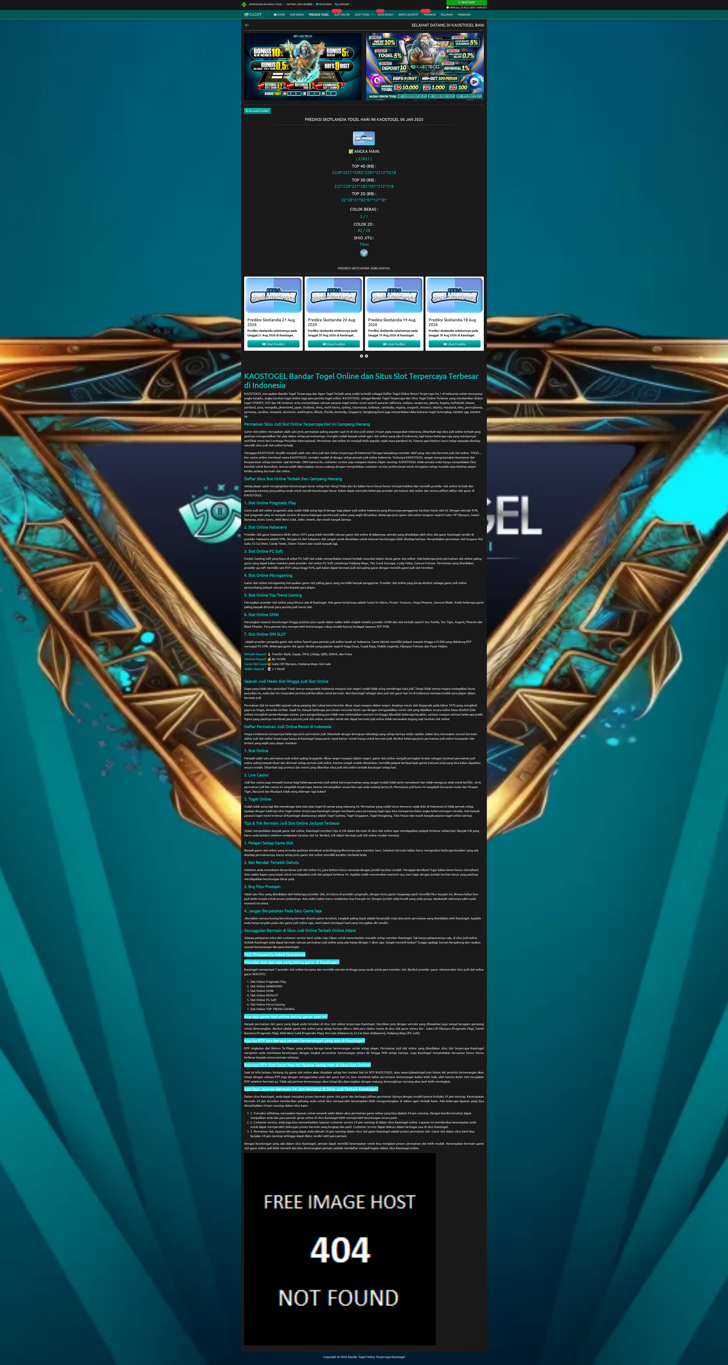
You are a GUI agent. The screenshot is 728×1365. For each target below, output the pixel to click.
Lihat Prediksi (275, 344)
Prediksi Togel (319, 14)
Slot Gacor (342, 14)
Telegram (324, 4)
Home (281, 14)
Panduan (464, 14)
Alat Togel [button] (362, 14)
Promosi (430, 14)
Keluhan (447, 14)
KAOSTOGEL (253, 393)
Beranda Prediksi (258, 111)
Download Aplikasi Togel (265, 4)
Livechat (343, 4)
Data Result (386, 14)
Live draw (297, 14)
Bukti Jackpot (409, 14)
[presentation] (361, 356)
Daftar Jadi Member (299, 4)
